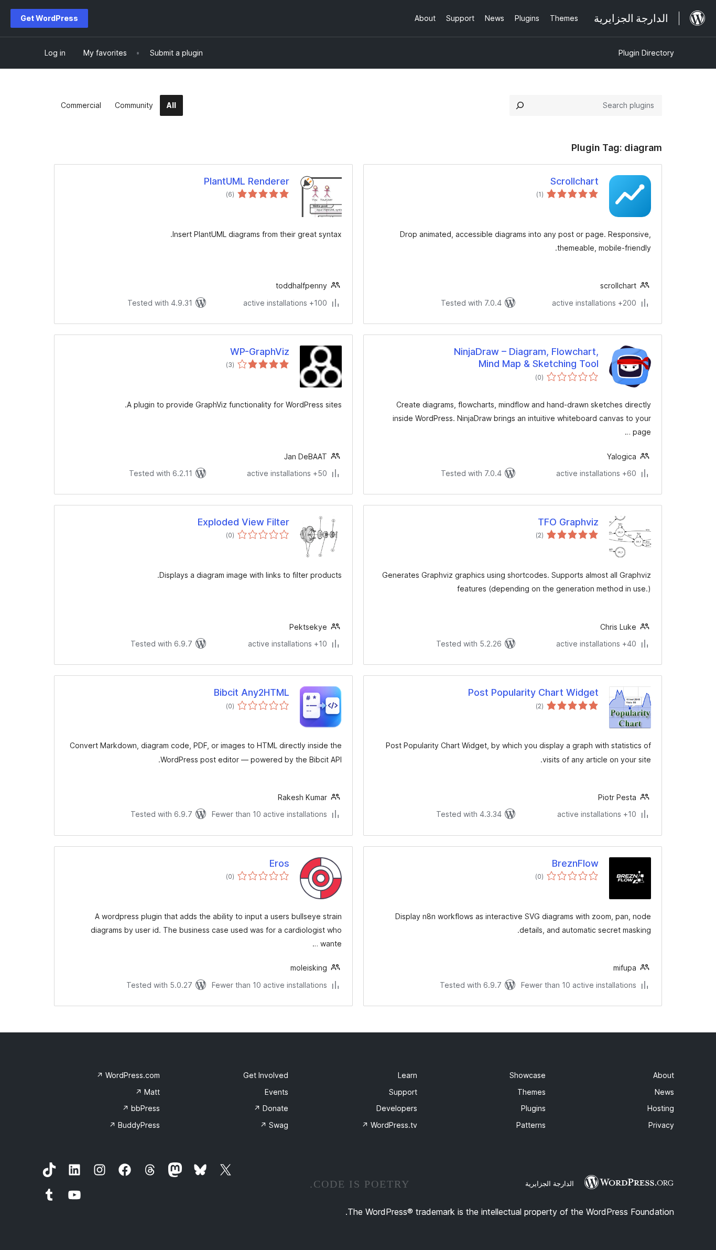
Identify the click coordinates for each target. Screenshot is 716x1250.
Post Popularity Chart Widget (533, 692)
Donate (271, 1108)
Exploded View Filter (243, 521)
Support (403, 1091)
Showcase (527, 1075)
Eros (279, 863)
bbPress (141, 1108)
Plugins (533, 1108)
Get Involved (265, 1075)
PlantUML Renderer (246, 181)
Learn (407, 1075)
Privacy (661, 1124)
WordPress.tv (389, 1124)
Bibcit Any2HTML (251, 692)
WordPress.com (128, 1075)
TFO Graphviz (568, 521)
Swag (274, 1124)
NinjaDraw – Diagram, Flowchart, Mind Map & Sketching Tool (526, 357)
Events (276, 1091)
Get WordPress (49, 18)
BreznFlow (575, 863)
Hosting (660, 1108)
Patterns (531, 1124)
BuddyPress (134, 1124)
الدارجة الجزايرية (549, 1183)
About (663, 1075)
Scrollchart (574, 181)
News (664, 1091)
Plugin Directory (646, 52)
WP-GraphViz (259, 351)
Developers (396, 1108)
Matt (147, 1091)
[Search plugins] (519, 105)
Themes (531, 1091)
